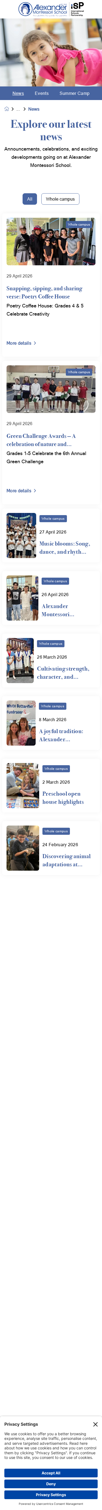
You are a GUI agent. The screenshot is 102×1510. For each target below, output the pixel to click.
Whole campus (60, 199)
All (29, 199)
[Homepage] (10, 109)
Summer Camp (75, 93)
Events (42, 93)
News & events (22, 109)
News (18, 93)
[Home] (51, 9)
